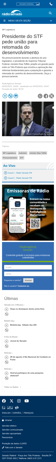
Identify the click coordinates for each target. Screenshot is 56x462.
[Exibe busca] (50, 13)
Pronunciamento (10, 158)
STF (22, 158)
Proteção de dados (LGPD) (14, 443)
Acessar (28, 280)
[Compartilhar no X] (51, 96)
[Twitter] (11, 401)
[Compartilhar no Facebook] (45, 95)
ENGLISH (6, 413)
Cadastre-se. (23, 286)
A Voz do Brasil (10, 337)
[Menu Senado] (4, 4)
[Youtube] (26, 401)
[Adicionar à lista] (10, 95)
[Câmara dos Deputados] (4, 407)
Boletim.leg (9, 321)
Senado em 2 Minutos (13, 305)
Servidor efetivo (9, 426)
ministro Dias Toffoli (38, 153)
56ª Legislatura (9, 153)
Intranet (8, 420)
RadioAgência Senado (11, 83)
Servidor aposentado (11, 433)
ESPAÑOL (17, 413)
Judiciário (23, 153)
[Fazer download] (15, 95)
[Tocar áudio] (4, 95)
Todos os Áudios (11, 387)
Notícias (7, 353)
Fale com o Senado (13, 447)
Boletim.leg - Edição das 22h (23, 325)
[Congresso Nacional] (10, 407)
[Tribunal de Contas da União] (16, 407)
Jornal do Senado (18, 341)
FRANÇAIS (28, 413)
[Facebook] (5, 401)
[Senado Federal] (28, 4)
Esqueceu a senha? (12, 280)
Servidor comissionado (12, 429)
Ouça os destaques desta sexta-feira (27, 309)
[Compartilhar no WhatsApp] (40, 95)
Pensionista (7, 437)
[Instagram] (19, 401)
